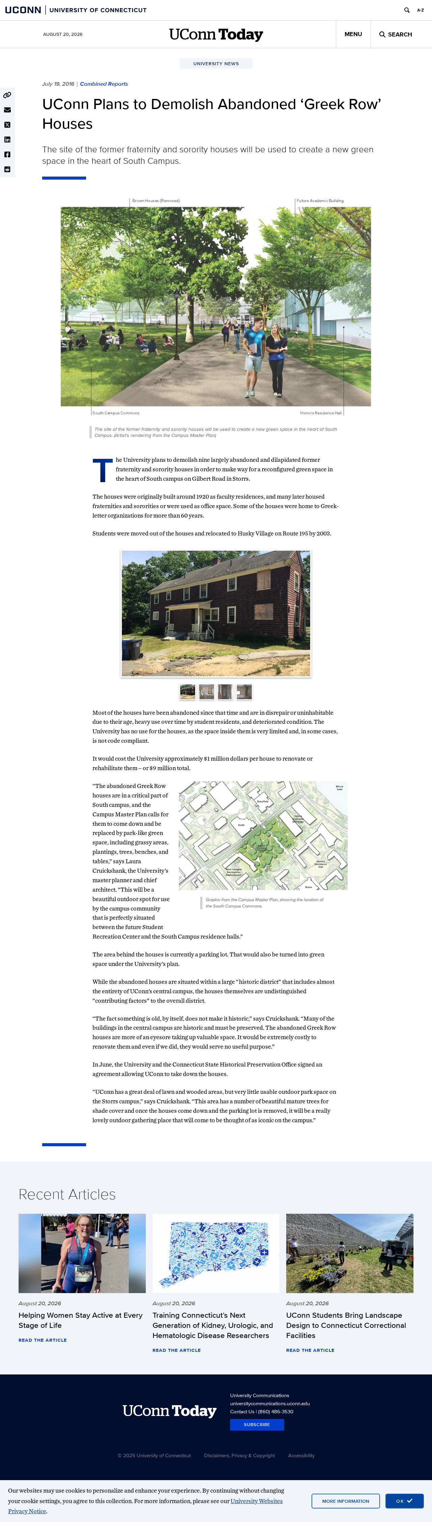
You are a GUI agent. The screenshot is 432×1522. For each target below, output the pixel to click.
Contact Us (242, 1411)
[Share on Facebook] (7, 154)
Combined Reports (104, 84)
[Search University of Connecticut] (407, 10)
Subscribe (257, 1424)
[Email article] (7, 110)
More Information (345, 1501)
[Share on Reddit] (7, 169)
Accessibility (301, 1455)
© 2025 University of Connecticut (154, 1455)
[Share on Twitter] (7, 124)
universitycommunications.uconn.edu (270, 1403)
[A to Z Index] (420, 10)
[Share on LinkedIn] (7, 139)
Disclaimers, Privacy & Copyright (239, 1455)
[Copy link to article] (7, 95)
